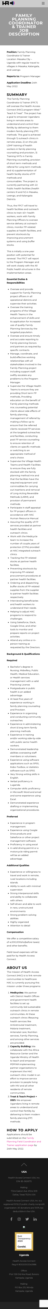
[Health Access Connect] (8, 4)
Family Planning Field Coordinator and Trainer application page (24, 1141)
